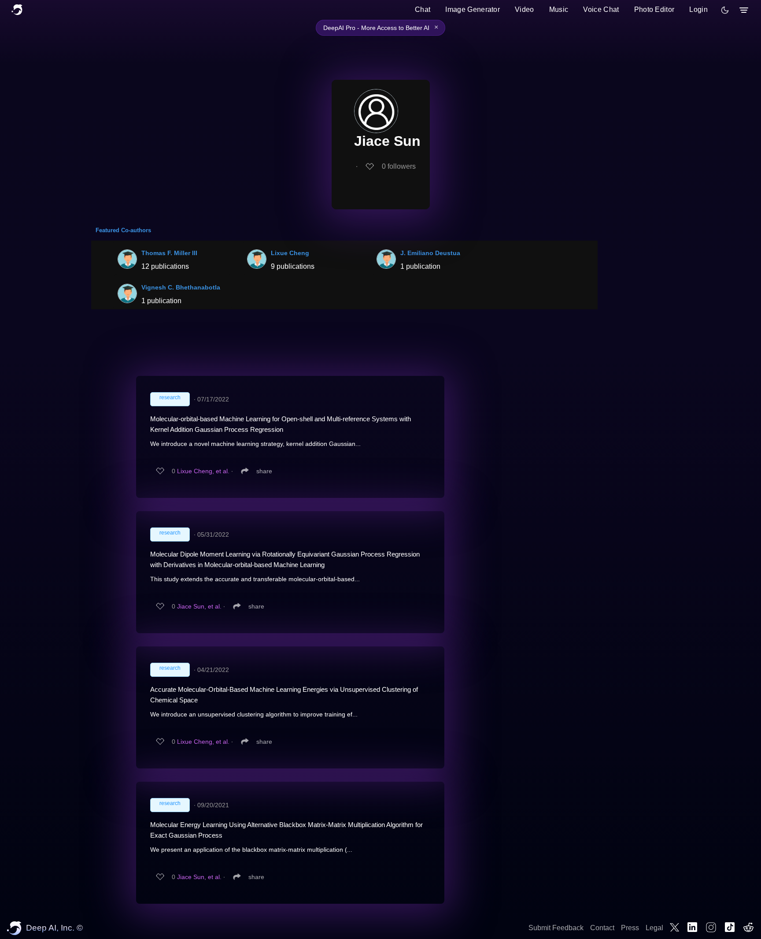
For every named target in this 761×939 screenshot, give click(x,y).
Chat (422, 9)
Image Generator (472, 9)
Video (524, 9)
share (264, 471)
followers (399, 166)
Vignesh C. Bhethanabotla (180, 287)
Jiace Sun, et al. (199, 606)
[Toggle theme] (725, 10)
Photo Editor (654, 9)
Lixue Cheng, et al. (203, 471)
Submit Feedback (556, 928)
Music (559, 9)
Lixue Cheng (290, 252)
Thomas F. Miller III (169, 252)
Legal (654, 928)
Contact (602, 928)
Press (630, 928)
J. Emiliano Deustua (430, 252)
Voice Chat (601, 9)
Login (698, 9)
